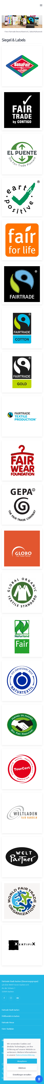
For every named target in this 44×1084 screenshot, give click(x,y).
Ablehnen (22, 1068)
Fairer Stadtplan (8, 1028)
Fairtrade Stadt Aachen (10, 1010)
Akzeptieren (22, 1061)
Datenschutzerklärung (25, 1055)
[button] (41, 5)
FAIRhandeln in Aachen (10, 1016)
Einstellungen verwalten (22, 1074)
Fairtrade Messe (8, 1022)
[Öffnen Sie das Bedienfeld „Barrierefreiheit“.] (39, 1079)
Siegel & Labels (13, 39)
